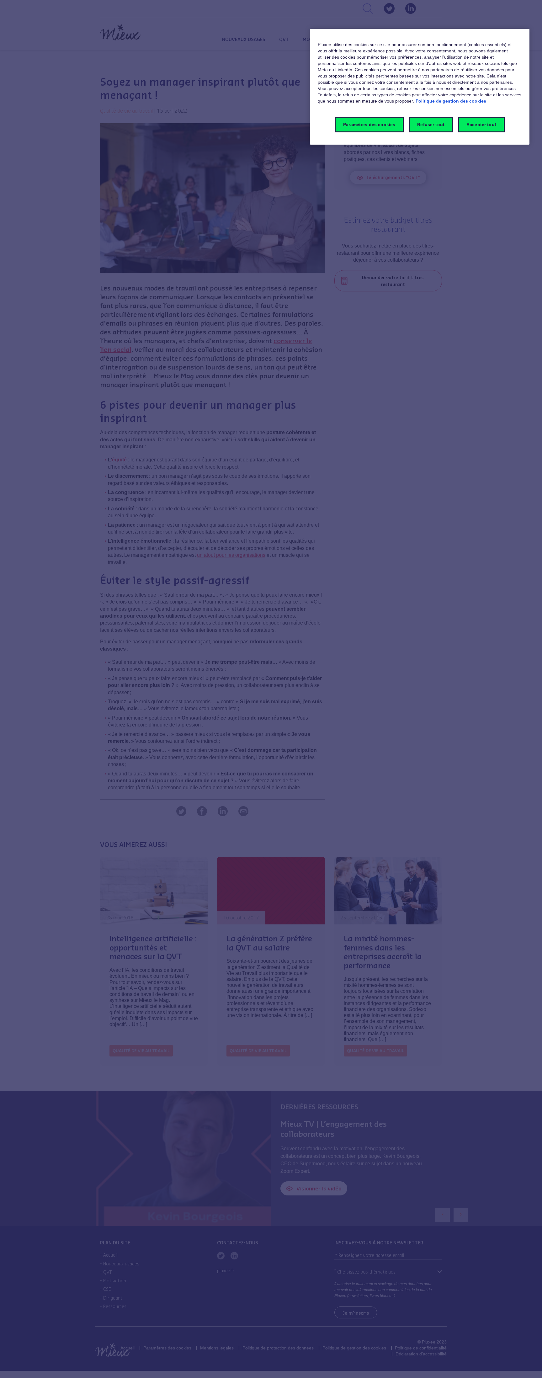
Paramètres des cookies (369, 124)
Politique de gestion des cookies (451, 101)
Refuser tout (430, 124)
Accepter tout (481, 124)
